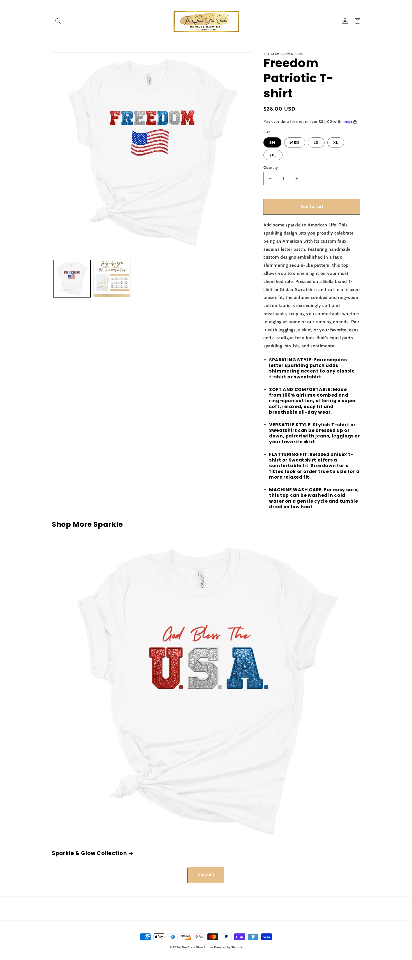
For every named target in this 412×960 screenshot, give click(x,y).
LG (316, 142)
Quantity (270, 167)
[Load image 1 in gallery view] (72, 278)
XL (335, 142)
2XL (273, 155)
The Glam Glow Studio (197, 947)
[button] (58, 21)
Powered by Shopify (228, 947)
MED (294, 142)
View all (206, 874)
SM (272, 142)
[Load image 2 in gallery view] (112, 278)
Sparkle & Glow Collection (89, 853)
